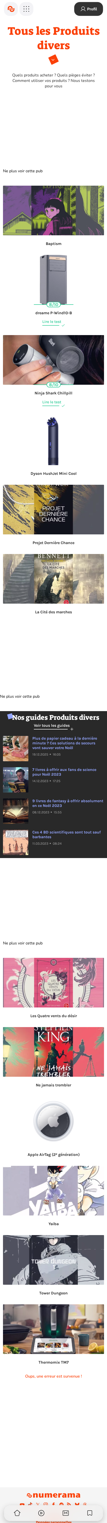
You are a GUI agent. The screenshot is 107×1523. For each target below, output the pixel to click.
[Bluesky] (77, 1505)
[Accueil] (11, 9)
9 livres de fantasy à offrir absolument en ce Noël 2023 (67, 803)
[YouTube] (22, 1505)
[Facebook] (53, 1505)
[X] (38, 1505)
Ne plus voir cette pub (23, 171)
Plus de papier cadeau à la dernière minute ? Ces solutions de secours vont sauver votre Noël (64, 743)
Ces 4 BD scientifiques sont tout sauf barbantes (66, 834)
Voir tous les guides (52, 725)
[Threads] (85, 1505)
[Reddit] (61, 1505)
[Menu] (26, 9)
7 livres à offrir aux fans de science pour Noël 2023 (64, 772)
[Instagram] (46, 1505)
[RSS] (69, 1505)
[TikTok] (30, 1505)
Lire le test (51, 321)
